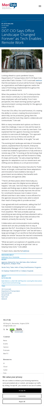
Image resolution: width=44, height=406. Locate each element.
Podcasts (6, 350)
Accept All (22, 391)
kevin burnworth (7, 293)
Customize (22, 396)
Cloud (5, 366)
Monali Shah (5, 295)
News (5, 340)
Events (5, 344)
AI (4, 363)
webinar (39, 80)
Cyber (5, 370)
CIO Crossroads (6, 289)
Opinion (5, 347)
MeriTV (5, 353)
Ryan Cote (5, 297)
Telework (16, 257)
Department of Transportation (11, 291)
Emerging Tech (7, 257)
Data (4, 373)
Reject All (22, 402)
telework (4, 299)
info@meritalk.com (9, 326)
